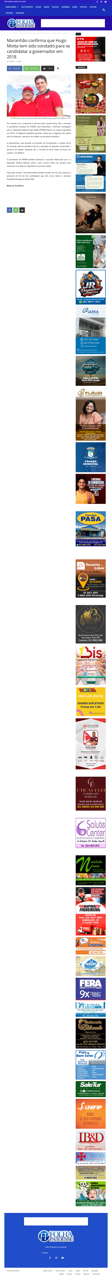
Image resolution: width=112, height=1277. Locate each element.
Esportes (9, 13)
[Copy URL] (28, 210)
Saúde (74, 7)
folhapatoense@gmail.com (59, 1253)
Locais (38, 7)
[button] (104, 10)
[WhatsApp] (16, 210)
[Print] (22, 210)
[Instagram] (101, 2)
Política (83, 7)
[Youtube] (105, 2)
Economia (20, 13)
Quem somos (11, 7)
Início (8, 33)
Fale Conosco (27, 7)
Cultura (93, 7)
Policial (55, 7)
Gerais (46, 7)
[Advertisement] (73, 23)
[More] (58, 68)
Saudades (66, 7)
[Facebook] (97, 2)
